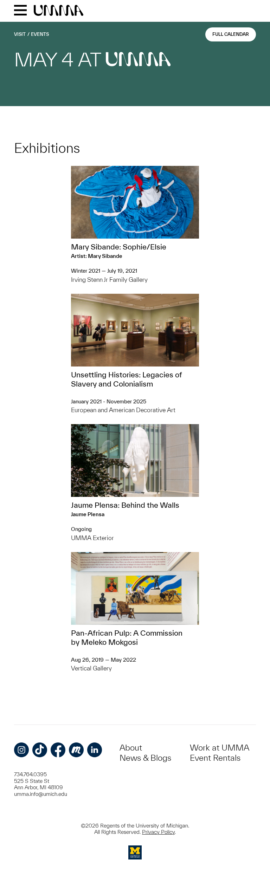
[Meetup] (76, 749)
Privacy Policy (158, 832)
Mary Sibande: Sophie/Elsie (118, 246)
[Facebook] (58, 749)
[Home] (58, 11)
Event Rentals (215, 758)
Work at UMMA (219, 747)
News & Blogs (145, 758)
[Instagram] (21, 749)
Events (40, 34)
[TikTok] (39, 749)
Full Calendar (230, 34)
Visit (20, 34)
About (131, 747)
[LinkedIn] (94, 749)
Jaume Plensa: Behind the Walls (125, 505)
